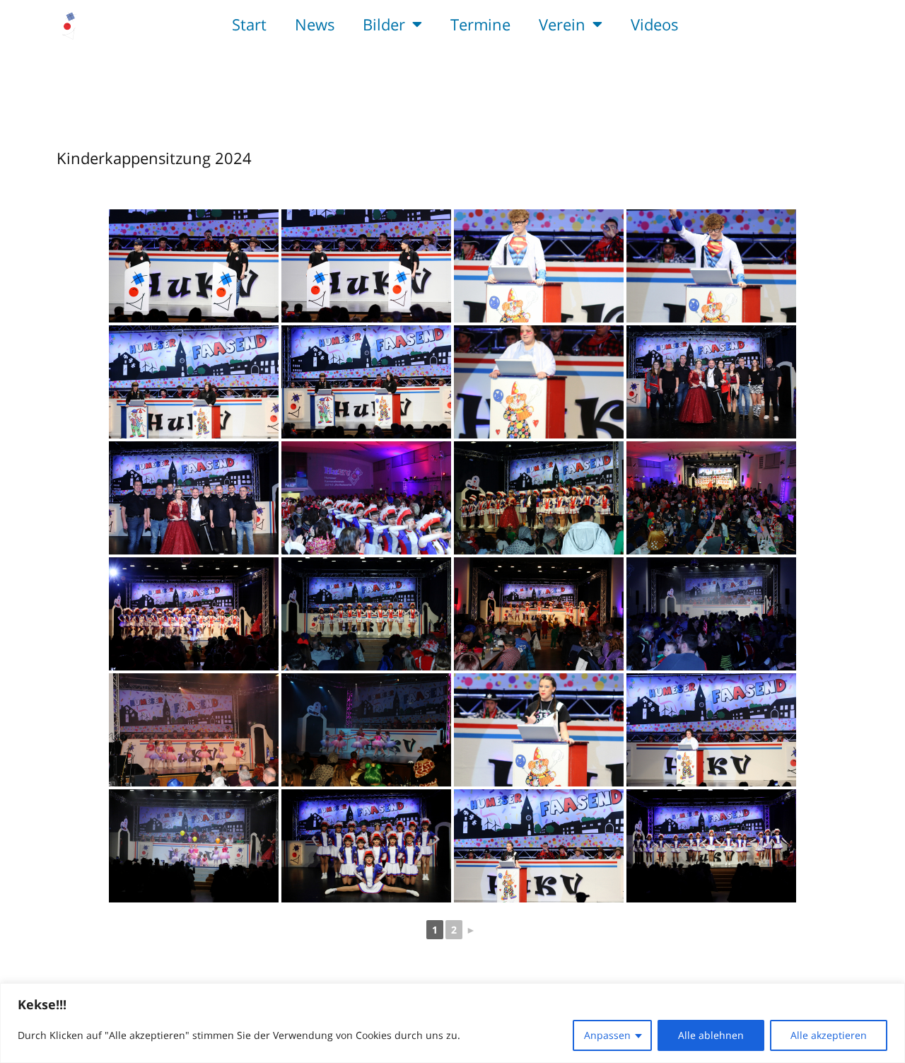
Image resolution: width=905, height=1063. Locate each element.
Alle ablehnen (711, 1035)
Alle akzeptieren (828, 1035)
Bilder (384, 24)
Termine (480, 24)
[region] (452, 1023)
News (314, 24)
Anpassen (607, 1035)
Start (249, 24)
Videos (654, 24)
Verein (562, 24)
